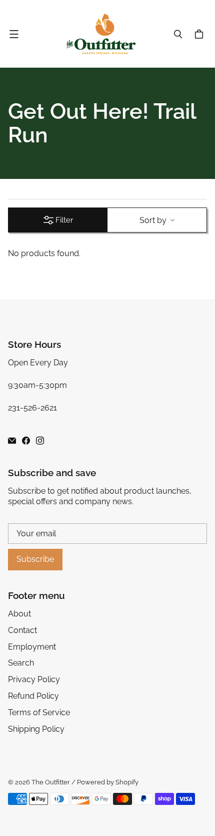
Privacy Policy (34, 679)
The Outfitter (51, 782)
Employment (32, 647)
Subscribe (35, 559)
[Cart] (200, 34)
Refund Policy (33, 696)
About (19, 613)
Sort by (153, 220)
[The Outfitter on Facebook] (26, 441)
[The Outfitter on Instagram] (40, 441)
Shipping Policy (36, 729)
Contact (22, 630)
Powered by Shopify (107, 782)
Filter (64, 220)
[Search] (178, 34)
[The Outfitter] (105, 34)
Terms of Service (39, 712)
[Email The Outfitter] (12, 441)
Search (21, 663)
